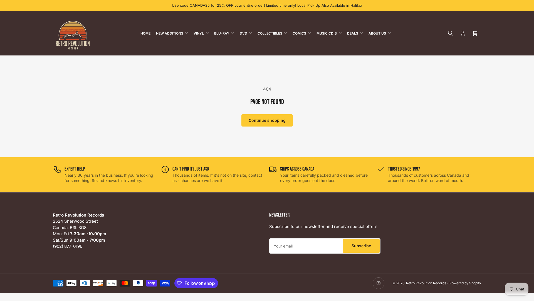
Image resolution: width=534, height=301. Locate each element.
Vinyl (199, 33)
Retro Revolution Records (426, 283)
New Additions (169, 33)
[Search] (450, 33)
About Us (377, 33)
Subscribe (361, 245)
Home (145, 33)
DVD (243, 33)
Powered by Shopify (465, 283)
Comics (299, 33)
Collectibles (270, 33)
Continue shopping (267, 120)
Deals (352, 33)
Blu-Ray (221, 33)
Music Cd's (327, 33)
